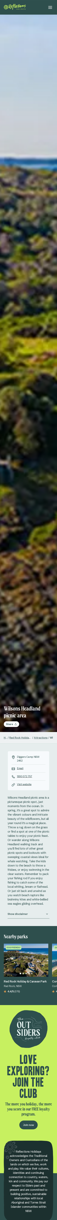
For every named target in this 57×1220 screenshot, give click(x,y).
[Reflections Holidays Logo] (15, 7)
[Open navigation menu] (50, 7)
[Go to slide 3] (26, 973)
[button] (28, 914)
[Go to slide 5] (31, 973)
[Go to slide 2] (23, 973)
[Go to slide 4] (29, 973)
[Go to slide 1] (20, 973)
